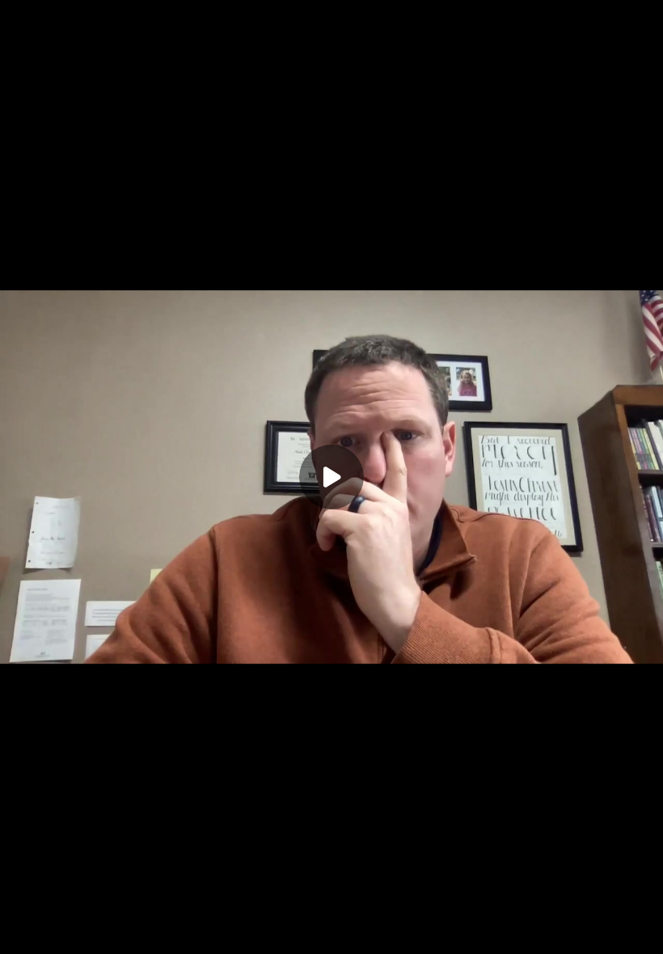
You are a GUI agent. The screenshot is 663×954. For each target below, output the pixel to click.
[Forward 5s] (119, 931)
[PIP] (608, 931)
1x (576, 926)
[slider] (331, 907)
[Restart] (22, 931)
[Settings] (543, 931)
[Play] (87, 931)
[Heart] (331, 931)
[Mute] (152, 931)
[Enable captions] (478, 931)
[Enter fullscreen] (640, 931)
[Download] (511, 931)
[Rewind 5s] (55, 931)
